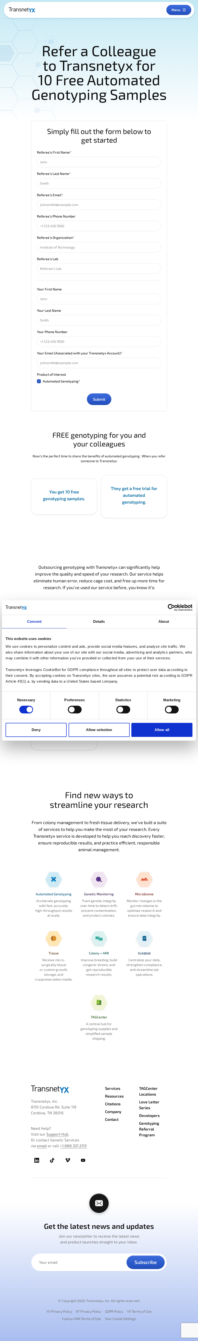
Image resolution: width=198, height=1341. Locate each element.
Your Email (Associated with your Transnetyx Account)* (79, 353)
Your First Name (49, 289)
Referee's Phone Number (56, 216)
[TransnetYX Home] (22, 10)
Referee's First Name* (54, 152)
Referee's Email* (50, 195)
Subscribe (145, 1262)
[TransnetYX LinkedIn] (36, 1160)
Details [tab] (99, 621)
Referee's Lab (47, 259)
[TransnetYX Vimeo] (67, 1160)
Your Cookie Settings (120, 1319)
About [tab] (163, 621)
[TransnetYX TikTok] (52, 1160)
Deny (36, 730)
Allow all (162, 730)
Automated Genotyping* (61, 381)
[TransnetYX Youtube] (83, 1160)
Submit (99, 399)
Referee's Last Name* (54, 174)
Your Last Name (49, 310)
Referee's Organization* (55, 237)
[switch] (75, 709)
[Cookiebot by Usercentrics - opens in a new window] (171, 607)
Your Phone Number (52, 332)
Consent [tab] (34, 621)
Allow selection (99, 730)
